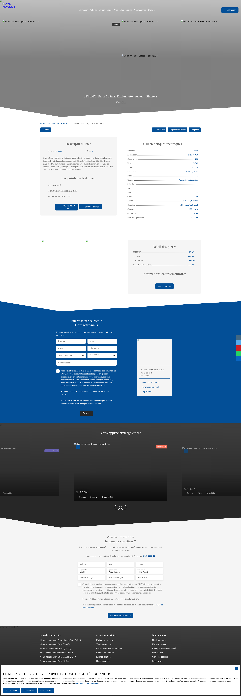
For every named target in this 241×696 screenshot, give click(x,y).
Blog (122, 10)
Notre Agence (140, 10)
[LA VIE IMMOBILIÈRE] (13, 10)
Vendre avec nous (104, 644)
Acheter (93, 10)
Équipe (129, 10)
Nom (91, 341)
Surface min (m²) (116, 577)
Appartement (53, 123)
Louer (109, 10)
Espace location (103, 657)
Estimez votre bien (104, 640)
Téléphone (94, 348)
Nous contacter (103, 661)
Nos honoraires (159, 640)
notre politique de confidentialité (87, 684)
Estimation (83, 10)
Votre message (65, 363)
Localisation (141, 570)
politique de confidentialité (90, 403)
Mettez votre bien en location (109, 648)
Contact (151, 10)
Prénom (61, 341)
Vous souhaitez (94, 354)
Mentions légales (159, 644)
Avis (116, 10)
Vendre (102, 10)
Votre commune (65, 356)
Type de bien (113, 570)
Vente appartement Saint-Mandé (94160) (58, 657)
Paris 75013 (66, 123)
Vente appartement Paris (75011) (54, 661)
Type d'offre (83, 570)
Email (60, 348)
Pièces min (142, 577)
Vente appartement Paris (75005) (55, 644)
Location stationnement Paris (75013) (56, 653)
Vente (42, 123)
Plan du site (157, 653)
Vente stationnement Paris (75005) (55, 648)
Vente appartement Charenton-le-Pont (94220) (60, 640)
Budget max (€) (86, 577)
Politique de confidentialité (164, 648)
